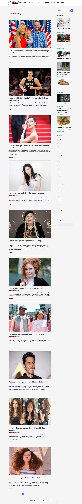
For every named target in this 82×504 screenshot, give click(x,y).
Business (24, 2)
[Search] (71, 10)
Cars (58, 149)
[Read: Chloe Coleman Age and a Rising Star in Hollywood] (30, 461)
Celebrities (59, 151)
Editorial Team (49, 500)
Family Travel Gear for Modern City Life (64, 58)
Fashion (58, 163)
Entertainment (30, 2)
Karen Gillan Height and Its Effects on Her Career (26, 288)
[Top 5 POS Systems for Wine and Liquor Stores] (63, 38)
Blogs (58, 145)
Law (58, 185)
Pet (58, 198)
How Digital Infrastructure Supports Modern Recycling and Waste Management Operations (64, 110)
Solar (58, 206)
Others (58, 196)
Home (58, 179)
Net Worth (59, 192)
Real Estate (59, 200)
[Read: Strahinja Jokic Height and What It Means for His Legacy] (30, 81)
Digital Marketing (60, 155)
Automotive (59, 141)
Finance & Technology (61, 167)
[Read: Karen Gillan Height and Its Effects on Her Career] (30, 271)
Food (58, 169)
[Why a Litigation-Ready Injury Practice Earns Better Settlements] (63, 66)
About (44, 500)
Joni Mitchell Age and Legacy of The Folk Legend (26, 241)
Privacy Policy (55, 500)
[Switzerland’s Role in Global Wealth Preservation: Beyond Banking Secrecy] (63, 121)
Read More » (11, 62)
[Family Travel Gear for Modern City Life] (63, 53)
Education (59, 157)
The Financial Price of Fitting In (63, 103)
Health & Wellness (45, 2)
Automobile (59, 139)
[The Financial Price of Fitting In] (63, 98)
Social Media (59, 204)
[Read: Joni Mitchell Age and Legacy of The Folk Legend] (30, 224)
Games (58, 171)
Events (58, 161)
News (58, 194)
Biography (11, 52)
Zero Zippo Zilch (60, 220)
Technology (53, 2)
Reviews (59, 202)
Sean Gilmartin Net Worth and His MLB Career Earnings (29, 50)
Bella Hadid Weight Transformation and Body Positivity (29, 145)
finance (58, 165)
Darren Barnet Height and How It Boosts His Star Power (29, 382)
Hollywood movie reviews (62, 177)
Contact (62, 2)
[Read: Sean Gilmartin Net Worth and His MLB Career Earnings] (30, 34)
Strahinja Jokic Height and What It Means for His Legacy (29, 98)
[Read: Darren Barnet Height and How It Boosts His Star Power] (30, 365)
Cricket (58, 153)
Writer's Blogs (60, 218)
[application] (33, 3)
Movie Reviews (60, 189)
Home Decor (59, 181)
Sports (58, 208)
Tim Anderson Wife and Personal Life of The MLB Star (28, 334)
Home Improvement (61, 183)
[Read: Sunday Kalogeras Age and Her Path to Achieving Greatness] (30, 411)
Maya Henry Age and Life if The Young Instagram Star (28, 193)
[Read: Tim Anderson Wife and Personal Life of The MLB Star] (30, 317)
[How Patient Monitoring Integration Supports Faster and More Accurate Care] (63, 22)
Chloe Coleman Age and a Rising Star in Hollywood (27, 478)
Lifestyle (37, 2)
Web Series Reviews (61, 216)
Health (58, 173)
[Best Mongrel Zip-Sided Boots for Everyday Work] (63, 82)
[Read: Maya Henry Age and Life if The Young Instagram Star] (30, 176)
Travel (58, 2)
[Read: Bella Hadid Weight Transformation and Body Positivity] (30, 129)
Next (47, 494)
